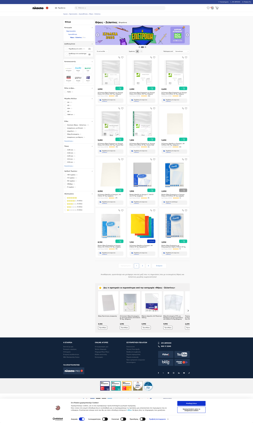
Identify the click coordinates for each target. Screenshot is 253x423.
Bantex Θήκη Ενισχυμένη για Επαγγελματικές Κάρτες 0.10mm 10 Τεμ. (173, 246)
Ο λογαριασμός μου (101, 346)
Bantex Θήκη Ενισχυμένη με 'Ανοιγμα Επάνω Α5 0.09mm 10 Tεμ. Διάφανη (172, 195)
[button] (98, 35)
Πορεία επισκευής (132, 357)
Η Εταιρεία (66, 352)
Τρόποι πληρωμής (100, 349)
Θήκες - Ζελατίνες (77, 37)
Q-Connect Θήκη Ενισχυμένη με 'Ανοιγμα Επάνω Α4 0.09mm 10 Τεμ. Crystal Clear (142, 144)
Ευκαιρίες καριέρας (70, 349)
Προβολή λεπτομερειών (157, 419)
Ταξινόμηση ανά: (168, 51)
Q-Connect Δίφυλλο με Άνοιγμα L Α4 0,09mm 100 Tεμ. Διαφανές (172, 144)
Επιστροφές (99, 357)
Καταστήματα (224, 2)
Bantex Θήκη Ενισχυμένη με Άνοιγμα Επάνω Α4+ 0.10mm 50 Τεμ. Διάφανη (109, 246)
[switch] (105, 419)
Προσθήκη (102, 327)
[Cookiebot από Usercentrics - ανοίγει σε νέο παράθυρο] (58, 419)
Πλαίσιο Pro (247, 2)
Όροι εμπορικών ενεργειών (135, 360)
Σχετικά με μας (68, 346)
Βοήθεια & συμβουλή (133, 352)
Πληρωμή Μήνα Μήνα (102, 352)
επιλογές (152, 241)
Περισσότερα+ (68, 141)
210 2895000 (166, 343)
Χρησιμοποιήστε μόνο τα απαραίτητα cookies (191, 409)
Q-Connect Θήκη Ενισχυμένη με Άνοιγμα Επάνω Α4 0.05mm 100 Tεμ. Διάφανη (110, 93)
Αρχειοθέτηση (83, 14)
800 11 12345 (166, 346)
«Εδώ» (129, 410)
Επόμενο (159, 266)
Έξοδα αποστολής (101, 354)
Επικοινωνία (130, 346)
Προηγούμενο (127, 266)
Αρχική (65, 14)
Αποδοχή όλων (191, 403)
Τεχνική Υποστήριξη (132, 349)
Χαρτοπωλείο (73, 14)
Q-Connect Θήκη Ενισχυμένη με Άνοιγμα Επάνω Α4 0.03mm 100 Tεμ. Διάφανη (142, 93)
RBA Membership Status (71, 357)
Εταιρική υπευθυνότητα (71, 354)
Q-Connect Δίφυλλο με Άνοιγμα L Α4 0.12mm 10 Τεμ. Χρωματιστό (141, 246)
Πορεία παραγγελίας (133, 354)
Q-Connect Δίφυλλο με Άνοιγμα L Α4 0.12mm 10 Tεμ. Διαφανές (109, 195)
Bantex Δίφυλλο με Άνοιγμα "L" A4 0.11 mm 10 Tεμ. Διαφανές (141, 195)
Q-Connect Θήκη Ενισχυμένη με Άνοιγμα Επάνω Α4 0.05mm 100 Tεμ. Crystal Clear (110, 144)
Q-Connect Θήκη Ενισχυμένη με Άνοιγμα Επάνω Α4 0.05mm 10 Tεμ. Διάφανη (174, 93)
